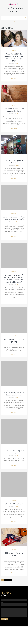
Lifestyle (14, 50)
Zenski (17, 63)
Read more (14, 78)
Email (2, 602)
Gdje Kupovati (14, 105)
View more (14, 38)
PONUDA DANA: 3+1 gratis (14, 504)
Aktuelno (14, 389)
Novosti (14, 335)
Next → (9, 580)
